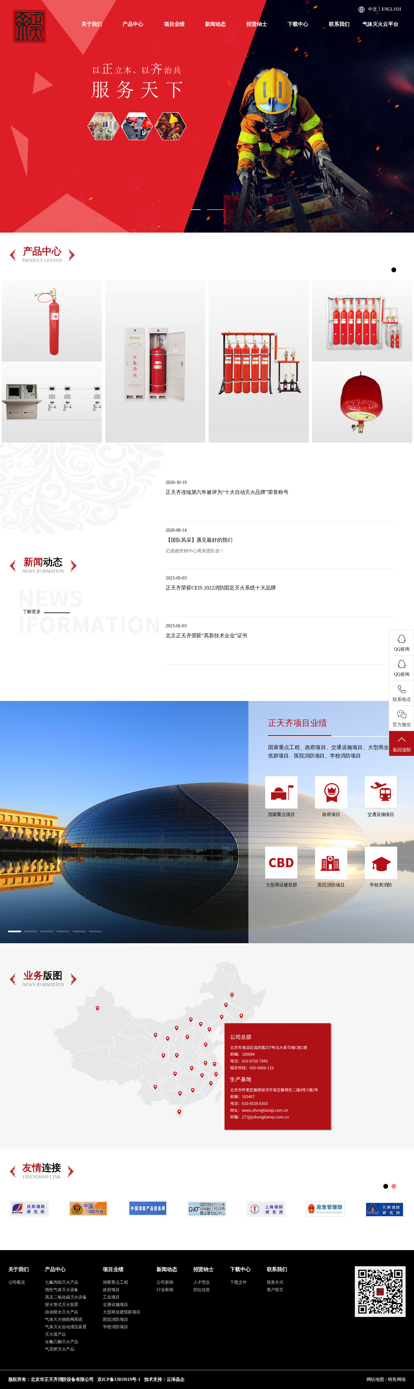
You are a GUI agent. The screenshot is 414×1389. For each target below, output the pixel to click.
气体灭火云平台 (380, 24)
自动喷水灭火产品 (61, 1312)
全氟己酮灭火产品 (61, 1341)
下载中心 (298, 24)
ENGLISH (391, 9)
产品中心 (133, 24)
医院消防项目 (115, 1319)
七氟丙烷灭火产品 (61, 1282)
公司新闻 (165, 1282)
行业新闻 (165, 1289)
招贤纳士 (256, 24)
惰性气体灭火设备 (61, 1289)
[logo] (29, 26)
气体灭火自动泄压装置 (66, 1326)
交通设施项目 (115, 1304)
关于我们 (92, 24)
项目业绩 (174, 24)
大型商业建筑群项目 (121, 1312)
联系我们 (339, 24)
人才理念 (201, 1282)
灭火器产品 (55, 1334)
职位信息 (201, 1289)
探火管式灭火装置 (61, 1304)
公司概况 (16, 1282)
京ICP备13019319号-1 (118, 1379)
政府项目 (111, 1289)
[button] (11, 116)
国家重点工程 (115, 1282)
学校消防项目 (115, 1326)
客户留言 (275, 1289)
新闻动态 (215, 24)
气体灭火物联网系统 (63, 1319)
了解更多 (32, 611)
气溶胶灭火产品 (59, 1349)
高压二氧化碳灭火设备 (66, 1297)
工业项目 (111, 1297)
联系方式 (275, 1282)
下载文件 (238, 1282)
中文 (372, 9)
